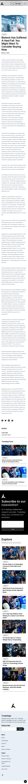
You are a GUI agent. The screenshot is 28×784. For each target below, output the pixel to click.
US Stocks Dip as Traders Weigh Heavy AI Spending (12, 639)
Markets (4, 34)
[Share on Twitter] (5, 420)
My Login (18, 3)
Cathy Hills (4, 433)
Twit (2, 775)
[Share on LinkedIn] (9, 420)
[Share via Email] (12, 420)
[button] (24, 3)
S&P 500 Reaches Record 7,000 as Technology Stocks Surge (13, 663)
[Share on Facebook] (2, 420)
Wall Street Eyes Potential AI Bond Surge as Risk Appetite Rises (12, 460)
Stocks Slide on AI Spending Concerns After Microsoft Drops (13, 566)
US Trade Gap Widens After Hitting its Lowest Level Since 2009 (13, 482)
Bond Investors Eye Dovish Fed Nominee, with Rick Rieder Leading (14, 687)
